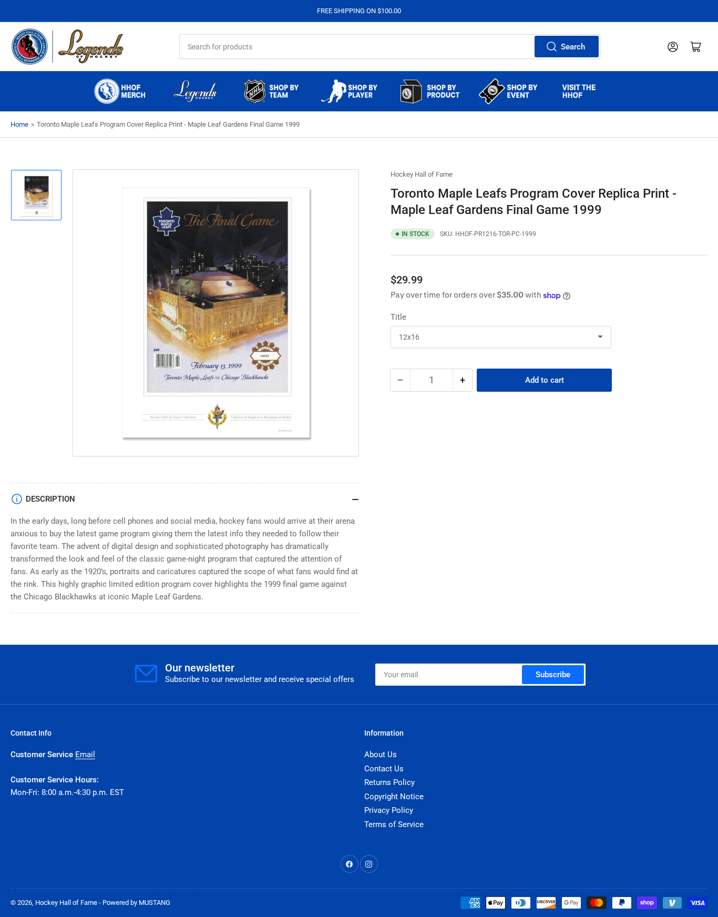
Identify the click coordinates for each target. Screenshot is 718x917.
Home (19, 124)
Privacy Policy (388, 810)
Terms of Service (394, 824)
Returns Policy (389, 782)
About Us (380, 754)
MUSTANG (154, 902)
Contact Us (384, 768)
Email (85, 754)
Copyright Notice (394, 796)
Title (398, 317)
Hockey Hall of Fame (422, 174)
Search (573, 47)
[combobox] (390, 46)
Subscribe (553, 674)
